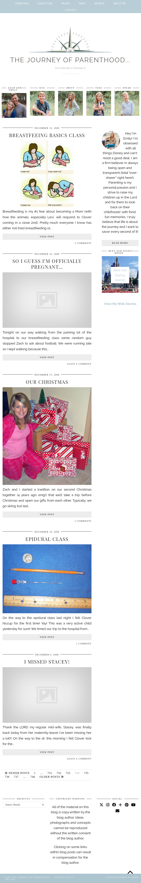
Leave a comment (79, 364)
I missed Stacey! (47, 661)
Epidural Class (46, 539)
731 (49, 773)
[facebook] (114, 805)
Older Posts (50, 776)
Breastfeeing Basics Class (47, 135)
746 (32, 776)
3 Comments (83, 243)
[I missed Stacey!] (47, 721)
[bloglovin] (120, 805)
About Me (119, 3)
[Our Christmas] (47, 484)
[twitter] (101, 805)
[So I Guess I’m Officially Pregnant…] (47, 326)
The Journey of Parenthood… (31, 877)
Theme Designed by (121, 877)
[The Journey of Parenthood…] (70, 46)
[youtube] (133, 805)
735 (86, 773)
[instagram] (107, 805)
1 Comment (83, 644)
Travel (65, 3)
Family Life (44, 3)
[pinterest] (126, 805)
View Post (47, 236)
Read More (120, 243)
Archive (99, 3)
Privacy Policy (64, 877)
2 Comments (83, 521)
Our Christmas (47, 382)
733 (68, 773)
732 (59, 773)
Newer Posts (19, 773)
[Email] (117, 811)
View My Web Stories (120, 304)
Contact (70, 10)
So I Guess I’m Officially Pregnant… (47, 264)
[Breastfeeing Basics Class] (47, 206)
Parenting (22, 3)
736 (7, 776)
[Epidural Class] (47, 612)
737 (16, 776)
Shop (82, 3)
